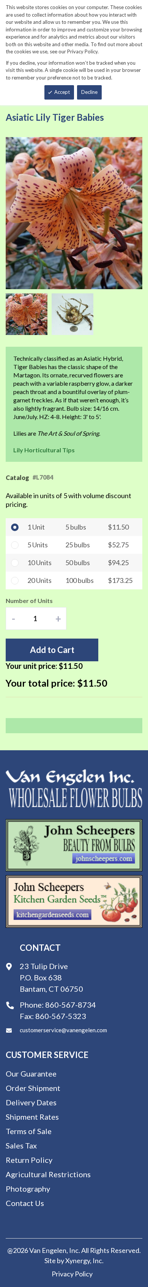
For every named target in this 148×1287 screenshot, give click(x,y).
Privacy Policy (72, 1274)
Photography (28, 1188)
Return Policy (29, 1159)
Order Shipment (33, 1087)
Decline (89, 92)
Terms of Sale (29, 1131)
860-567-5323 (60, 1016)
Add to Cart (52, 650)
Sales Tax (21, 1145)
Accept (62, 92)
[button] (29, 314)
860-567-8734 (70, 1004)
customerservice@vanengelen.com (63, 1030)
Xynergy (77, 1260)
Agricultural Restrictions (48, 1174)
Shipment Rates (32, 1116)
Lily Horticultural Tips (44, 449)
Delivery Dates (31, 1102)
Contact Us (25, 1203)
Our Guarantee (31, 1073)
